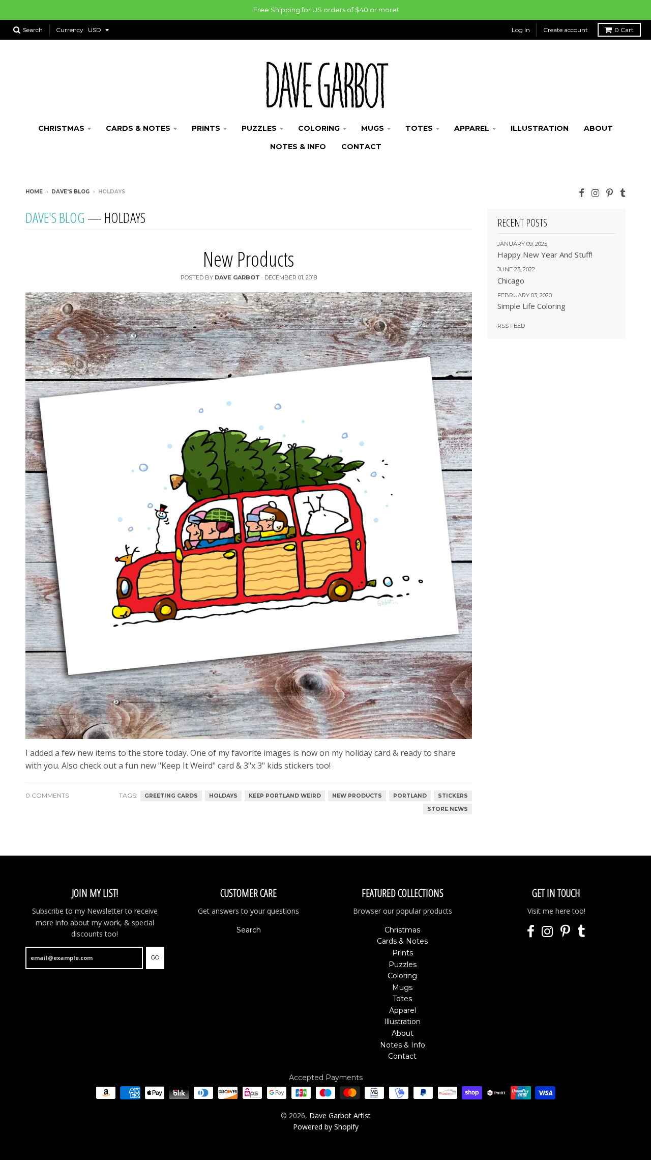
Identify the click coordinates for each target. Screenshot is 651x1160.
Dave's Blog (70, 191)
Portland (410, 796)
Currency (69, 30)
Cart (624, 30)
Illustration (540, 128)
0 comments (47, 795)
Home (34, 191)
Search (248, 930)
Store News (447, 809)
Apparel (471, 128)
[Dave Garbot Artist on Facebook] (581, 192)
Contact (361, 146)
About (598, 128)
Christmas (61, 128)
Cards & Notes (138, 128)
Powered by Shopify (326, 1126)
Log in (521, 30)
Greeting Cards (171, 796)
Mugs (372, 128)
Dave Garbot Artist (340, 1115)
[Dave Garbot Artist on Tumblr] (623, 192)
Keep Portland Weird (285, 796)
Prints (206, 128)
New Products (248, 259)
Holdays (223, 796)
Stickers (453, 796)
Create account (565, 30)
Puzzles (259, 128)
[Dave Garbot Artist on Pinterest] (609, 192)
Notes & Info (298, 146)
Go (155, 957)
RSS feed (511, 325)
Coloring (319, 128)
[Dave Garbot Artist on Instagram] (595, 192)
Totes (419, 128)
